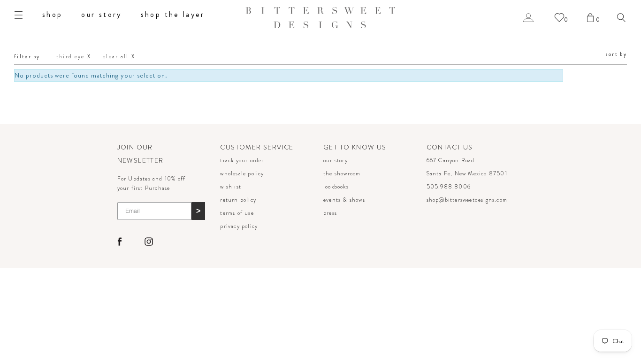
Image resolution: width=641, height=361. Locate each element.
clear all (116, 56)
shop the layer (173, 14)
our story (101, 14)
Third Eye (70, 56)
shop (52, 14)
